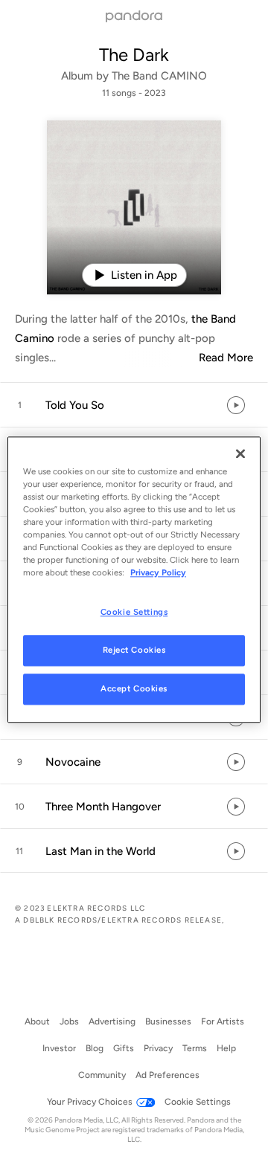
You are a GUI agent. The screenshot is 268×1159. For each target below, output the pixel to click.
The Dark (134, 54)
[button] (134, 405)
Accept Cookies (134, 688)
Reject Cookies (134, 650)
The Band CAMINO (159, 76)
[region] (134, 579)
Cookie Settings (134, 612)
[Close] (240, 453)
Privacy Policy (158, 572)
